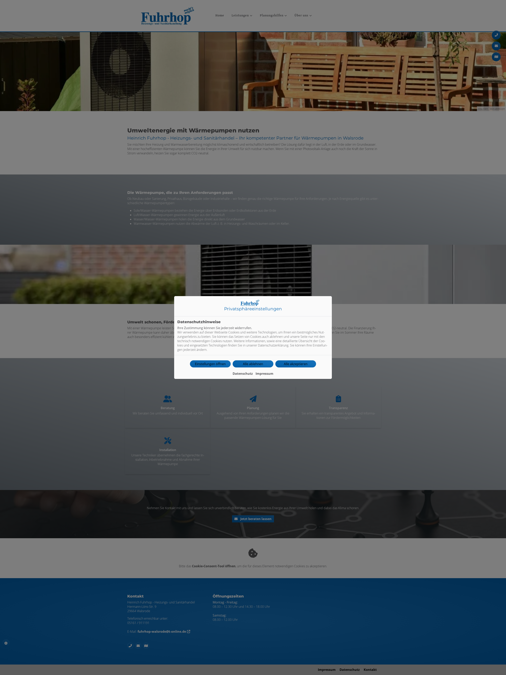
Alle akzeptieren (296, 364)
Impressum (264, 373)
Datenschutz (243, 373)
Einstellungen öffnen (210, 364)
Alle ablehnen (253, 364)
